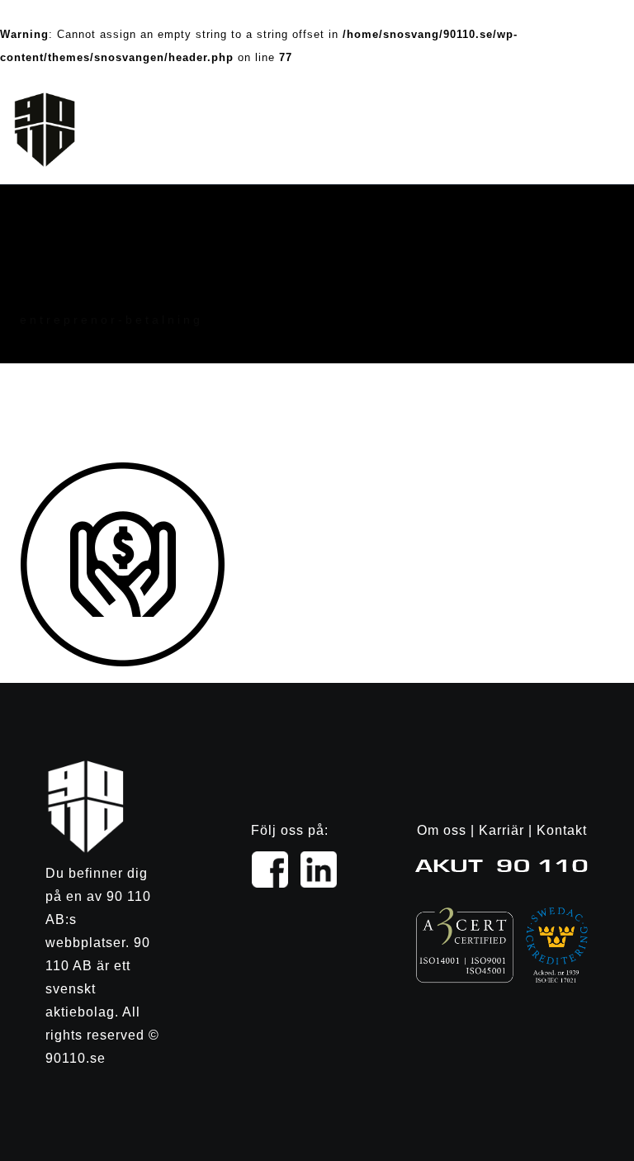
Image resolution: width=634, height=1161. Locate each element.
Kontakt (562, 830)
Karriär (501, 830)
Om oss (441, 830)
